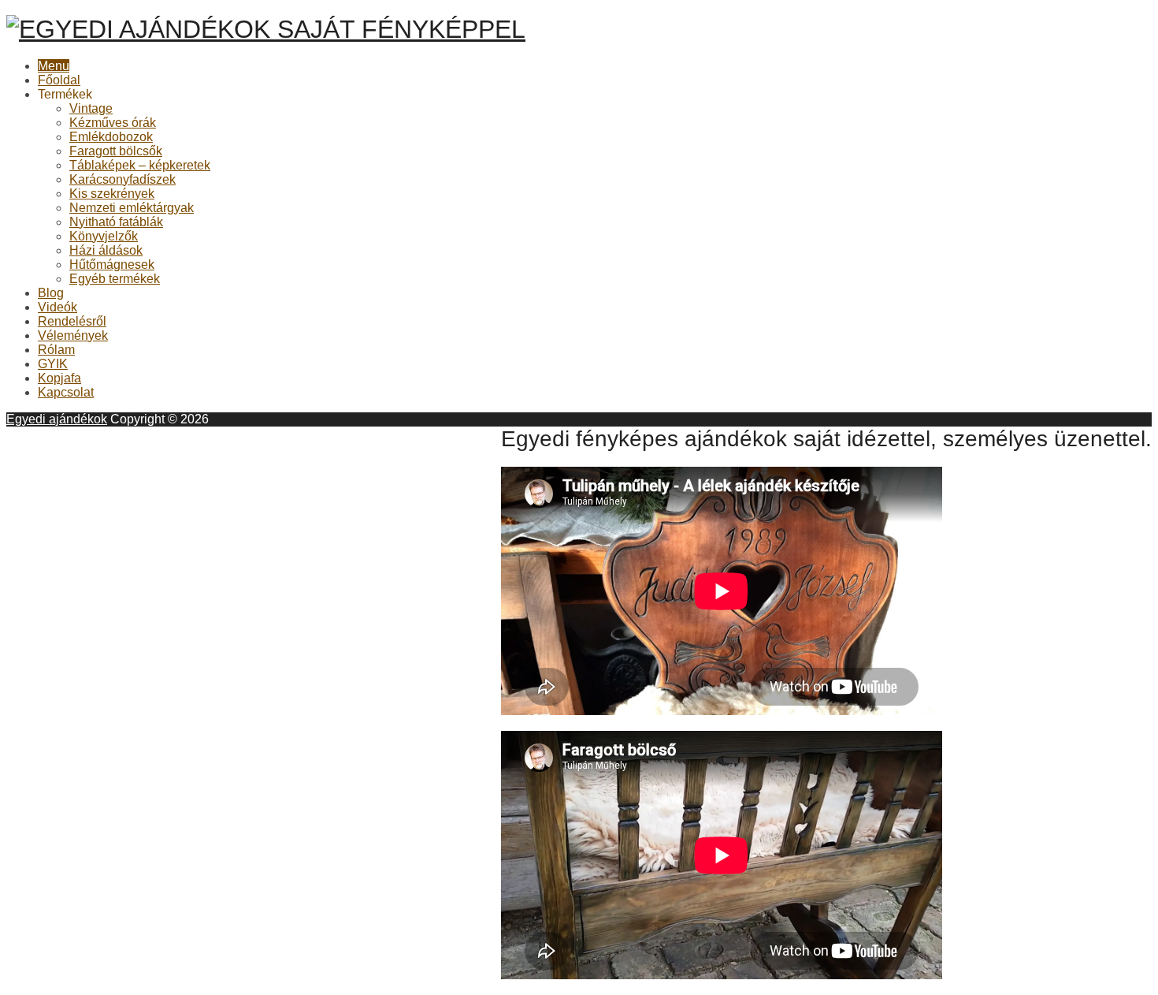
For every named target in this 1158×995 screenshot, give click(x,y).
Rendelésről (72, 321)
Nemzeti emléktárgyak (131, 207)
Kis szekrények (111, 193)
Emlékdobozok (111, 136)
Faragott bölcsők (115, 151)
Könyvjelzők (103, 236)
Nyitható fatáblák (116, 222)
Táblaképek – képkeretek (139, 165)
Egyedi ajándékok (56, 419)
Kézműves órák (112, 122)
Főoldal (59, 80)
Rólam (56, 349)
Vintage (91, 108)
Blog (51, 293)
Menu (53, 66)
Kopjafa (59, 378)
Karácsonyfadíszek (122, 179)
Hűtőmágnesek (111, 264)
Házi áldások (106, 250)
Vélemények (73, 335)
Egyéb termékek (114, 278)
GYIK (53, 364)
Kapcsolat (66, 392)
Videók (57, 307)
